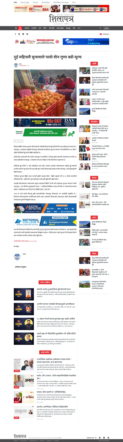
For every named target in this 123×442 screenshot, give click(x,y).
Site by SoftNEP (58, 437)
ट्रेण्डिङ (15, 2)
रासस (20, 64)
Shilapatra (106, 34)
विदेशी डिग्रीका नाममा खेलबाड (61, 2)
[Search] (99, 28)
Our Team (56, 440)
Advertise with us (34, 440)
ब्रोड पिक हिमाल (46, 2)
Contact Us (49, 440)
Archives (42, 440)
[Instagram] (19, 34)
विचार (45, 28)
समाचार (27, 28)
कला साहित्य (60, 28)
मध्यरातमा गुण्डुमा (24, 2)
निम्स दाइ (35, 2)
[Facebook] (15, 34)
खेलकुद (68, 28)
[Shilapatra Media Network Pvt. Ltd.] (61, 18)
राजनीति (34, 28)
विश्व (74, 28)
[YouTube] (27, 34)
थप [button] (79, 28)
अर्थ (40, 28)
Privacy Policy (23, 440)
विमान (73, 2)
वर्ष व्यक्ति (51, 28)
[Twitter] (23, 34)
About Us (16, 440)
